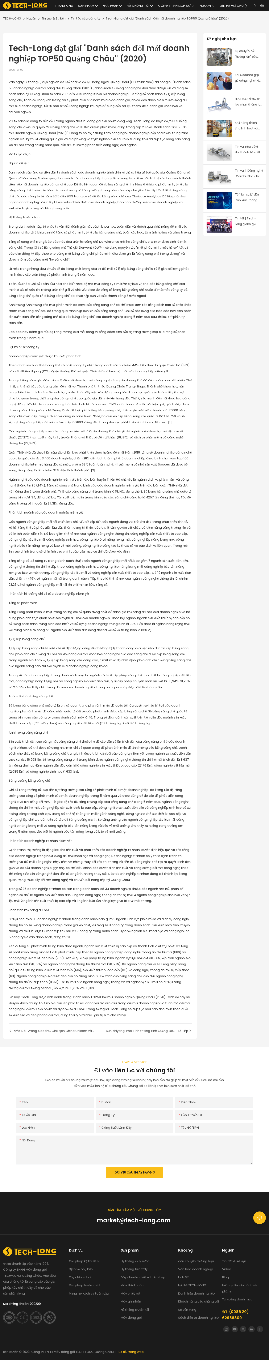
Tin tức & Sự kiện (53, 18)
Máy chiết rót (131, 1293)
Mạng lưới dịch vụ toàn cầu (89, 1293)
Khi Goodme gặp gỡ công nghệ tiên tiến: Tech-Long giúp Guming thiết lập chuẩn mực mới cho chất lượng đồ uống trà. (248, 78)
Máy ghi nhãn (131, 1301)
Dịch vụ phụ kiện (81, 1269)
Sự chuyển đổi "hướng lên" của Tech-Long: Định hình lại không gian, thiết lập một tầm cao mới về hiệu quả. (248, 54)
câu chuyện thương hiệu (196, 1261)
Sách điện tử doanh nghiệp (198, 1317)
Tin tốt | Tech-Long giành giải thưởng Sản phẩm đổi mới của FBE (247, 221)
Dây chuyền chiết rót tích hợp (143, 1277)
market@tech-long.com (134, 1220)
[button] (246, 6)
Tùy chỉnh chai (80, 1277)
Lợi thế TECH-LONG (192, 1285)
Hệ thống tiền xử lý (134, 1269)
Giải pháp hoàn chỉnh (85, 1285)
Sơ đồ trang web (131, 1352)
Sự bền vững (187, 1309)
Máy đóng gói (131, 1317)
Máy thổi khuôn (132, 1285)
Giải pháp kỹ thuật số (84, 1261)
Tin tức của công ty (85, 18)
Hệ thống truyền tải (135, 1309)
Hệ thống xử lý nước (135, 1261)
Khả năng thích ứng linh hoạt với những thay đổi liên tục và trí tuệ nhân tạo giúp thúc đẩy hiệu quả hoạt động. (248, 126)
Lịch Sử (183, 1277)
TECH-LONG (12, 18)
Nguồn (31, 18)
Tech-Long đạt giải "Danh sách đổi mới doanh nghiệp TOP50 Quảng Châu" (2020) (167, 18)
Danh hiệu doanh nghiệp (196, 1293)
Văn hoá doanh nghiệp (195, 1269)
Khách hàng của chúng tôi (198, 1301)
